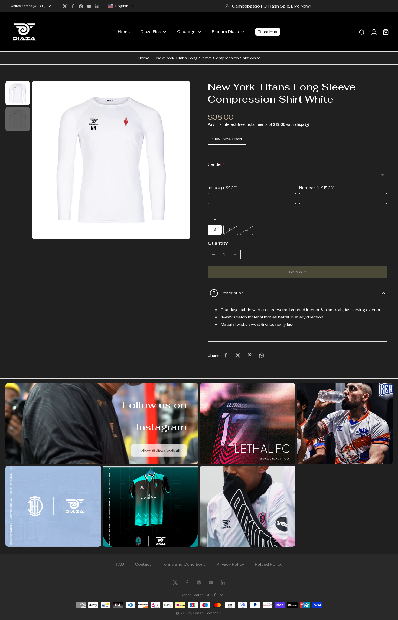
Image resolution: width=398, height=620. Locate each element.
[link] (159, 450)
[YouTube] (89, 6)
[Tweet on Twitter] (238, 355)
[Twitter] (65, 6)
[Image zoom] (111, 160)
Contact (143, 564)
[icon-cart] (386, 32)
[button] (121, 6)
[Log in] (374, 32)
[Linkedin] (97, 6)
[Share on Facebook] (226, 355)
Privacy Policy (230, 564)
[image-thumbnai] (17, 93)
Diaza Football (207, 613)
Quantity (218, 243)
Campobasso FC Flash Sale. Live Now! (271, 6)
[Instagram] (81, 6)
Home (143, 57)
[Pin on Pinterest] (250, 355)
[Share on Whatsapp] (261, 355)
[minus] (213, 254)
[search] (362, 32)
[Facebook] (73, 6)
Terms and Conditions (184, 564)
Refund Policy (268, 564)
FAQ (120, 564)
